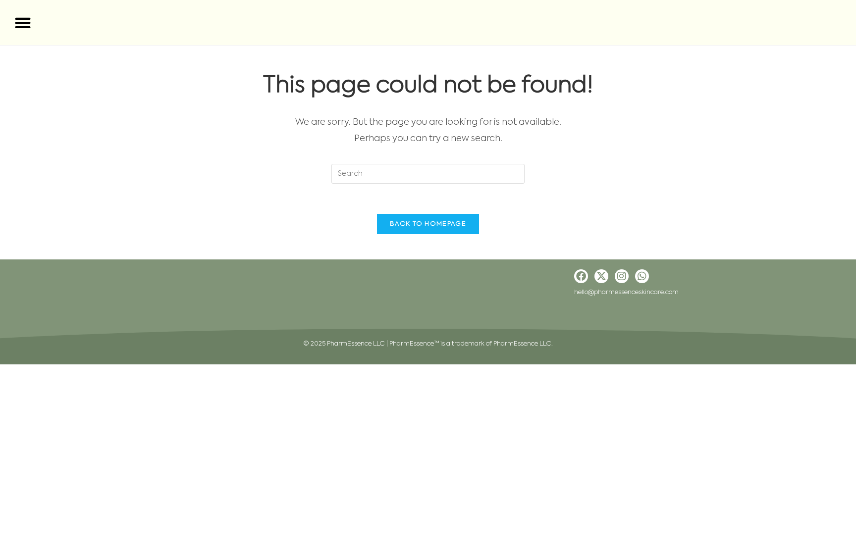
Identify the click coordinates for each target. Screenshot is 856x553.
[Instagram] (622, 276)
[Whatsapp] (642, 276)
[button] (22, 22)
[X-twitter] (601, 276)
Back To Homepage (428, 224)
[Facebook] (581, 276)
